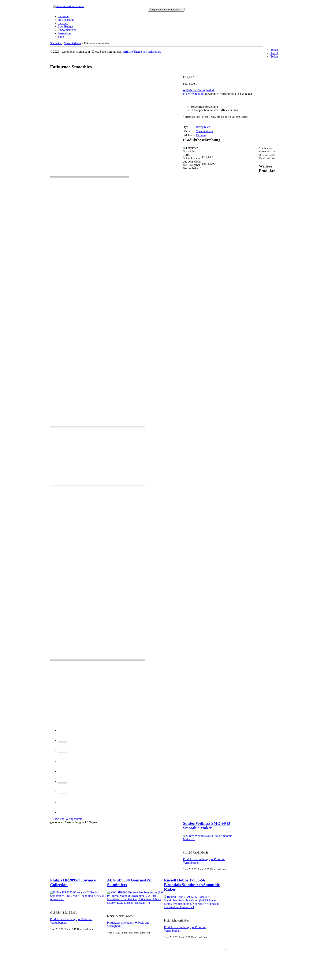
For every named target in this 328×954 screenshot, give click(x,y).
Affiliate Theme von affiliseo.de (142, 51)
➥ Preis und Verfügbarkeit (198, 90)
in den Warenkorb (194, 93)
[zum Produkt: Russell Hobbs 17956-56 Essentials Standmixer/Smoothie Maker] (192, 907)
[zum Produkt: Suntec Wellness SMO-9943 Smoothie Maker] (211, 839)
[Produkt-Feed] (231, 949)
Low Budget (65, 26)
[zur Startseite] (68, 6)
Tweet (274, 53)
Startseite (63, 16)
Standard (63, 23)
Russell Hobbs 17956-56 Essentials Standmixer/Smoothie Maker (192, 884)
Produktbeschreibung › (196, 859)
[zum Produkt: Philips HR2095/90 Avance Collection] (78, 899)
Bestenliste (64, 33)
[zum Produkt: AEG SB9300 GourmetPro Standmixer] (135, 902)
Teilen (274, 49)
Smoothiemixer (67, 30)
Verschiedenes (72, 43)
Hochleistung (66, 19)
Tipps (61, 36)
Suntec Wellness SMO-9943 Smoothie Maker (206, 825)
